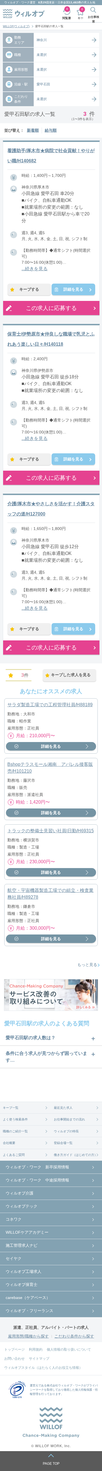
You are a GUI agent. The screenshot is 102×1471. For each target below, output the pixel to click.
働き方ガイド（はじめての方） (75, 1154)
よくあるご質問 (14, 1154)
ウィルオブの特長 (66, 1131)
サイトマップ (39, 1359)
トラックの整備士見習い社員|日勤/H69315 (50, 830)
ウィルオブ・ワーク (17, 2)
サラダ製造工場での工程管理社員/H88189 (50, 704)
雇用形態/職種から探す (28, 1336)
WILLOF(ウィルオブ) (16, 26)
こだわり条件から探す (74, 1336)
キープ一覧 (10, 1107)
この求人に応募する (51, 308)
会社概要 (9, 1143)
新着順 (33, 130)
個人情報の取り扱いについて (69, 1349)
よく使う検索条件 (15, 1119)
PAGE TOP (51, 1464)
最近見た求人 (63, 1107)
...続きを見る (35, 268)
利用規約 (35, 1349)
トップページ (14, 1349)
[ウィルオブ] (24, 13)
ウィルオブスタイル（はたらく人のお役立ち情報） (43, 1368)
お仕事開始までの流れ (69, 1119)
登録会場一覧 (63, 1143)
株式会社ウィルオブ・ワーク (65, 1385)
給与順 (51, 130)
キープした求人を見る (71, 674)
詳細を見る (73, 289)
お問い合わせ (14, 1359)
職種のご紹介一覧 (15, 1131)
